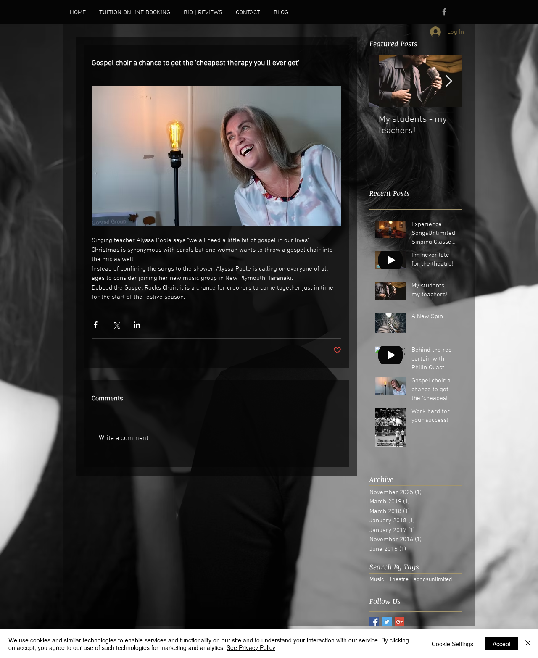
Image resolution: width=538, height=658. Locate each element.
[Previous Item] (383, 81)
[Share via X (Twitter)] (116, 325)
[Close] (528, 643)
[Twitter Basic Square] (387, 621)
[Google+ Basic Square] (399, 621)
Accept (502, 644)
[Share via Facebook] (96, 325)
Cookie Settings (452, 644)
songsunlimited (433, 579)
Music (376, 579)
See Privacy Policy (251, 647)
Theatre (399, 579)
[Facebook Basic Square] (374, 621)
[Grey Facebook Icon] (444, 11)
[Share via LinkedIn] (137, 325)
